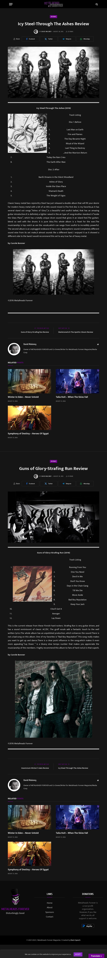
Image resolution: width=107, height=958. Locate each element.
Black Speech (76, 940)
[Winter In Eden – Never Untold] (29, 381)
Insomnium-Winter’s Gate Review (35, 768)
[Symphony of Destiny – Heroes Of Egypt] (29, 418)
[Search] (96, 4)
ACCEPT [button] (78, 954)
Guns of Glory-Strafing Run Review (35, 332)
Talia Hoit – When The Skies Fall (72, 397)
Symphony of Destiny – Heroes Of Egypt (28, 433)
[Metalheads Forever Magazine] (53, 4)
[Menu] (11, 4)
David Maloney (46, 31)
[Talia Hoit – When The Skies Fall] (77, 381)
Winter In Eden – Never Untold (23, 397)
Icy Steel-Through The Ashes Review (73, 768)
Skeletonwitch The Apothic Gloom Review (75, 332)
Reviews (53, 16)
